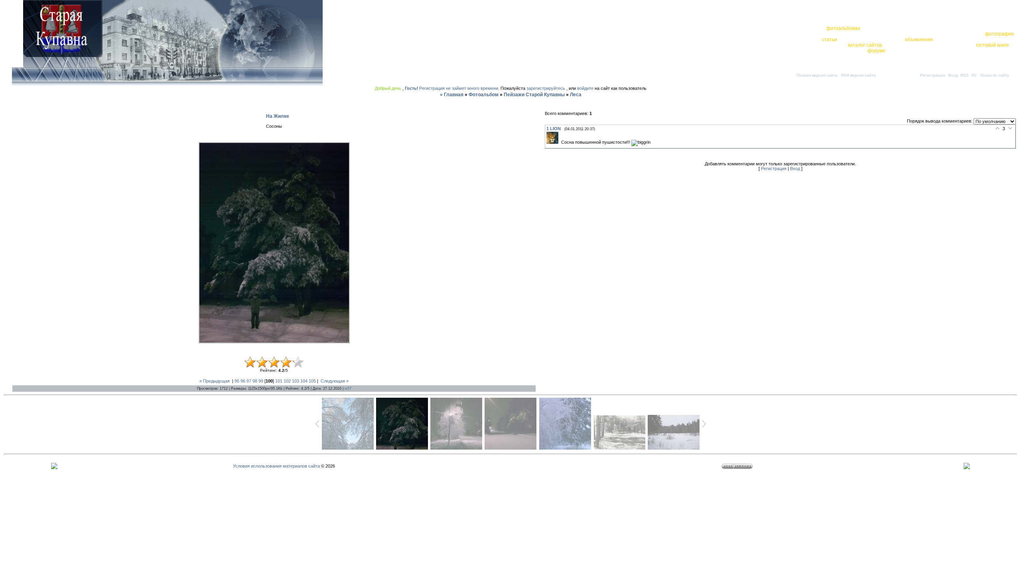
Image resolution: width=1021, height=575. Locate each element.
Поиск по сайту (994, 75)
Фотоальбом (484, 94)
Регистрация (932, 75)
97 (248, 381)
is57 (348, 389)
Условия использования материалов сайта (276, 466)
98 (254, 381)
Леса (575, 94)
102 (287, 381)
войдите (585, 88)
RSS (964, 75)
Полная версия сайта (817, 75)
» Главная (451, 94)
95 (237, 381)
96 (242, 381)
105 (312, 381)
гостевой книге (992, 45)
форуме (876, 51)
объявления (919, 39)
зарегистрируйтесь (545, 88)
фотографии (999, 34)
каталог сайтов (865, 45)
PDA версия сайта (858, 75)
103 (295, 381)
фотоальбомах (843, 28)
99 (260, 381)
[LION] (553, 142)
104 (303, 381)
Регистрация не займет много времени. (460, 88)
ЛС (974, 75)
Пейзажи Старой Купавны (534, 94)
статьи (829, 39)
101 (278, 381)
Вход (953, 75)
